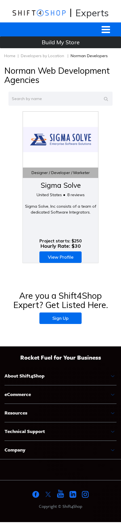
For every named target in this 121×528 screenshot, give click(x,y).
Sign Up (60, 318)
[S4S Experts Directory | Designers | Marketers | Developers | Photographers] (39, 12)
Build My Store (61, 42)
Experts (92, 12)
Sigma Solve (61, 185)
